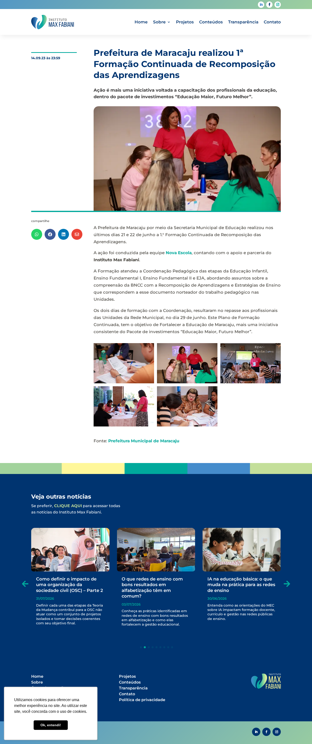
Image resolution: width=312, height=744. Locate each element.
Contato (272, 21)
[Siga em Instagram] (277, 4)
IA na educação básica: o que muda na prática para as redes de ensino (241, 584)
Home (141, 21)
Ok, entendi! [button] (50, 725)
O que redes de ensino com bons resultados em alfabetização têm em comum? (152, 587)
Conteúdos (211, 21)
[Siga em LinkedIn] (261, 4)
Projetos (185, 21)
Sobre (159, 21)
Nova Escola (179, 252)
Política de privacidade (142, 699)
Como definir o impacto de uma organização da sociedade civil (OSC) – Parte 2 (69, 584)
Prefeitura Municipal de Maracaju (143, 440)
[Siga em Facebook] (269, 4)
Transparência (243, 21)
